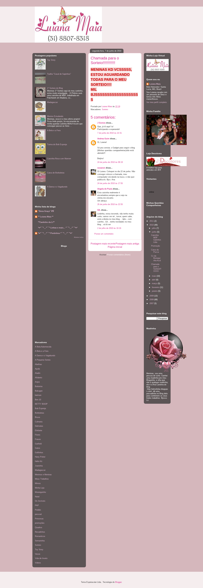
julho (154, 228)
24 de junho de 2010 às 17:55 (110, 183)
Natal (37, 496)
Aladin (37, 373)
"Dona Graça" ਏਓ (46, 211)
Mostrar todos (78, 237)
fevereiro (156, 287)
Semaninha (40, 541)
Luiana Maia (154, 84)
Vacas (37, 554)
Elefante (38, 430)
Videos (38, 563)
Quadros (38, 527)
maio (154, 276)
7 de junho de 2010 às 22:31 (109, 133)
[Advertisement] (44, 289)
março (155, 283)
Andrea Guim (103, 139)
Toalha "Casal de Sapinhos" (59, 74)
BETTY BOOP (41, 404)
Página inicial (115, 247)
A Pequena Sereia (42, 360)
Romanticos (40, 536)
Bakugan (39, 391)
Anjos (37, 382)
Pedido (38, 510)
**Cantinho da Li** (46, 222)
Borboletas (39, 413)
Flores (37, 435)
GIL (99, 210)
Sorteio (105, 109)
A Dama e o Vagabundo (57, 187)
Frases (38, 439)
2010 (152, 225)
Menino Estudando (55, 116)
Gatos (37, 448)
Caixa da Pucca (155, 251)
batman (38, 395)
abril (154, 280)
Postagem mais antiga (127, 243)
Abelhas (38, 364)
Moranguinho (40, 492)
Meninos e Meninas (43, 474)
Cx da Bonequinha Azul (156, 258)
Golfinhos (39, 452)
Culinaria (38, 422)
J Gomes (101, 123)
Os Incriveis (40, 501)
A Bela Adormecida (43, 347)
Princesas (39, 519)
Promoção (155, 246)
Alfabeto (38, 377)
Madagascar (52, 102)
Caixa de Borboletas (55, 173)
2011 (152, 221)
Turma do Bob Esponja (57, 144)
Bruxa (37, 417)
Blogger (118, 582)
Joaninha (39, 466)
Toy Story (51, 60)
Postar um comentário (103, 234)
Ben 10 (38, 400)
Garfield (38, 444)
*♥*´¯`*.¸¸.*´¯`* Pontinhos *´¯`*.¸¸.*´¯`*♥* (55, 233)
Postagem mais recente (103, 243)
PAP (37, 505)
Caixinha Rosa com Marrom (59, 158)
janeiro (155, 291)
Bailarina (38, 386)
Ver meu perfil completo (156, 102)
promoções (39, 523)
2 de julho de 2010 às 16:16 (109, 228)
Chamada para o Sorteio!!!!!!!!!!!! (156, 267)
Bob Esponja (40, 408)
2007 (152, 303)
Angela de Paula (104, 189)
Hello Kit (38, 461)
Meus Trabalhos (42, 479)
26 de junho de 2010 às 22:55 (110, 204)
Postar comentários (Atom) (118, 255)
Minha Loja (39, 488)
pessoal (38, 514)
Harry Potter (40, 457)
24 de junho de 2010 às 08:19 (110, 162)
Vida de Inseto (41, 558)
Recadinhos (40, 532)
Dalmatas (39, 426)
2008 (152, 299)
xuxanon (101, 168)
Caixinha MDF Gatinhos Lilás (156, 238)
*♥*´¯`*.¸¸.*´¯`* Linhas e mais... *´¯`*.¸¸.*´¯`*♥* (57, 228)
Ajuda (37, 369)
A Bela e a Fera (53, 130)
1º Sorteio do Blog (55, 88)
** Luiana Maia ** (45, 217)
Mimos (38, 483)
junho (154, 232)
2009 (152, 296)
